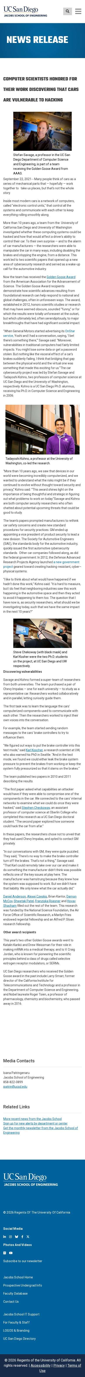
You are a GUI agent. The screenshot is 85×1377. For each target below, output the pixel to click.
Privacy (59, 1365)
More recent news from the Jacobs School (32, 1119)
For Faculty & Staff (16, 1322)
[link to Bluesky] (16, 1237)
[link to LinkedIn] (4, 1237)
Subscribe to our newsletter (22, 1261)
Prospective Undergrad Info (22, 1285)
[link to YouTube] (11, 1253)
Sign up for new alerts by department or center (35, 1123)
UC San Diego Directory (19, 1338)
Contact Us (11, 1301)
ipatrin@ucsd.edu (15, 1086)
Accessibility (41, 1365)
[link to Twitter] (27, 1237)
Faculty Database (15, 1293)
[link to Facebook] (22, 1237)
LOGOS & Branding (16, 1330)
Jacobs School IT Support (21, 1314)
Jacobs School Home (18, 1277)
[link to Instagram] (10, 1237)
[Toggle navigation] (78, 11)
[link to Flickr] (4, 1253)
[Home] (25, 11)
